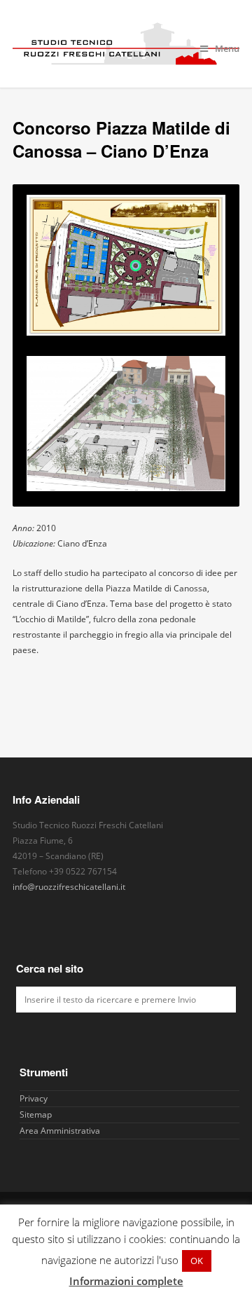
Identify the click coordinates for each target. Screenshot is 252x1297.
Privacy (34, 1098)
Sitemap (36, 1114)
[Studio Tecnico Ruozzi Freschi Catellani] (126, 44)
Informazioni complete (126, 1281)
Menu (227, 48)
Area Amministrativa (60, 1131)
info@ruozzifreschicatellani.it (69, 887)
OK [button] (196, 1260)
